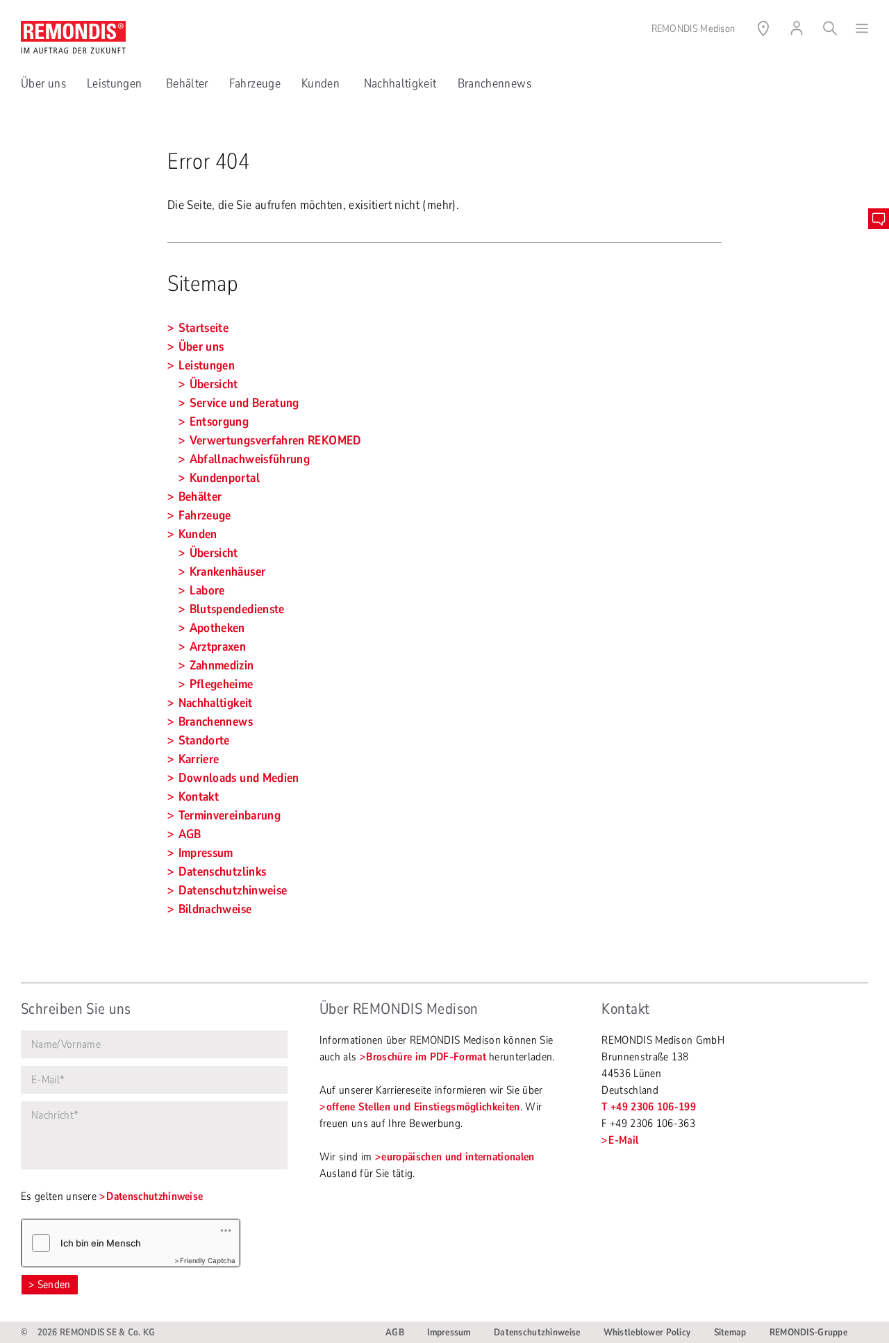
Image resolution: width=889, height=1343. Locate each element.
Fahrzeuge (255, 83)
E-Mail (623, 1140)
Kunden (322, 83)
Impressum (449, 1332)
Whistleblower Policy (647, 1332)
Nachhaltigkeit (400, 83)
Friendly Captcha (207, 1260)
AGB (394, 1332)
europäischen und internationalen (457, 1157)
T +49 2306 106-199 (648, 1107)
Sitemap (730, 1332)
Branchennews (494, 83)
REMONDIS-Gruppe (808, 1332)
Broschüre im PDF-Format (425, 1057)
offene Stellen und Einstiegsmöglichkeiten (423, 1107)
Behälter (187, 83)
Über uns (43, 83)
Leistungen (116, 83)
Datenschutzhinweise (154, 1196)
